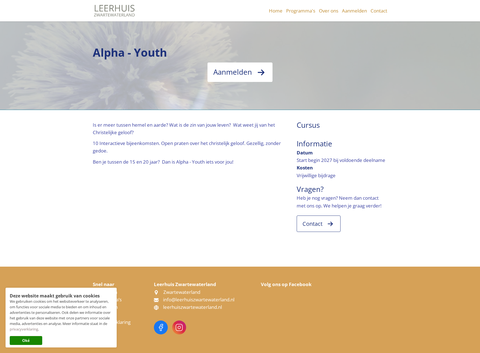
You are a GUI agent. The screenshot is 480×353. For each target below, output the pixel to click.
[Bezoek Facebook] (161, 327)
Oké (26, 340)
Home (275, 10)
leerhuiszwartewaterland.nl (192, 307)
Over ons (328, 10)
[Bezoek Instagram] (179, 327)
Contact (379, 10)
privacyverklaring (24, 329)
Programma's (300, 10)
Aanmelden (354, 10)
